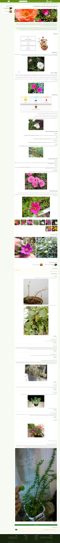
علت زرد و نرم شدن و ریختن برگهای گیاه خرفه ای (52, 444)
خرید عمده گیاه (33, 1)
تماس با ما (27, 539)
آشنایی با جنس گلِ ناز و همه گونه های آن (52, 236)
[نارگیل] (49, 1)
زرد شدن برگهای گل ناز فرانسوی (53, 339)
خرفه (46, 258)
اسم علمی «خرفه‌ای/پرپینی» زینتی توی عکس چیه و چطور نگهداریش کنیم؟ (49, 360)
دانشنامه (42, 1)
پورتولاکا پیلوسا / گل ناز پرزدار (25, 258)
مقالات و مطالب (36, 539)
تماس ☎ (29, 1)
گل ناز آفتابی (55, 33)
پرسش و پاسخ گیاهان (36, 537)
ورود (8, 1)
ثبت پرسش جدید (26, 537)
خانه (44, 1)
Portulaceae (28, 49)
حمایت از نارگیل (26, 538)
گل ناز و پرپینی (55, 276)
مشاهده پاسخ (55, 336)
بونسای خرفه (55, 385)
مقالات (36, 1)
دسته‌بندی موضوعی (36, 538)
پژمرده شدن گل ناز (55, 346)
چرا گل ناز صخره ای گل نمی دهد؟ (53, 413)
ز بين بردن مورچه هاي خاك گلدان (53, 354)
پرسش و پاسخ (39, 1)
